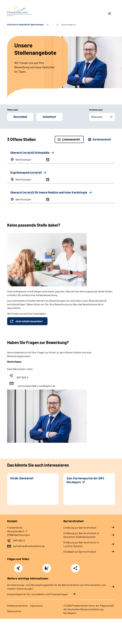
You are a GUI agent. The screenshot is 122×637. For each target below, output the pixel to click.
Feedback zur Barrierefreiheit (79, 551)
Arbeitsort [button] (49, 116)
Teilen (75, 568)
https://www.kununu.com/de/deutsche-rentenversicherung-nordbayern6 (47, 569)
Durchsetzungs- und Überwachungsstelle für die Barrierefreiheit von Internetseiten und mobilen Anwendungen (56, 586)
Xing (18, 566)
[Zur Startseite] (33, 11)
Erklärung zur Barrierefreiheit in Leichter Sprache (81, 544)
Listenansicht (71, 139)
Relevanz (96, 116)
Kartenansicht (102, 139)
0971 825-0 (19, 540)
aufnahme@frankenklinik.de (29, 546)
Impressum (36, 605)
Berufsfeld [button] (20, 116)
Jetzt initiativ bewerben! (29, 321)
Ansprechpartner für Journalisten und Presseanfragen (37, 594)
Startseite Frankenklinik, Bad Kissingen (25, 24)
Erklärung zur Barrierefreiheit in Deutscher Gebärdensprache (81, 535)
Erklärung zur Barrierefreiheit (79, 527)
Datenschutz (14, 611)
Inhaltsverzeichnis (17, 605)
